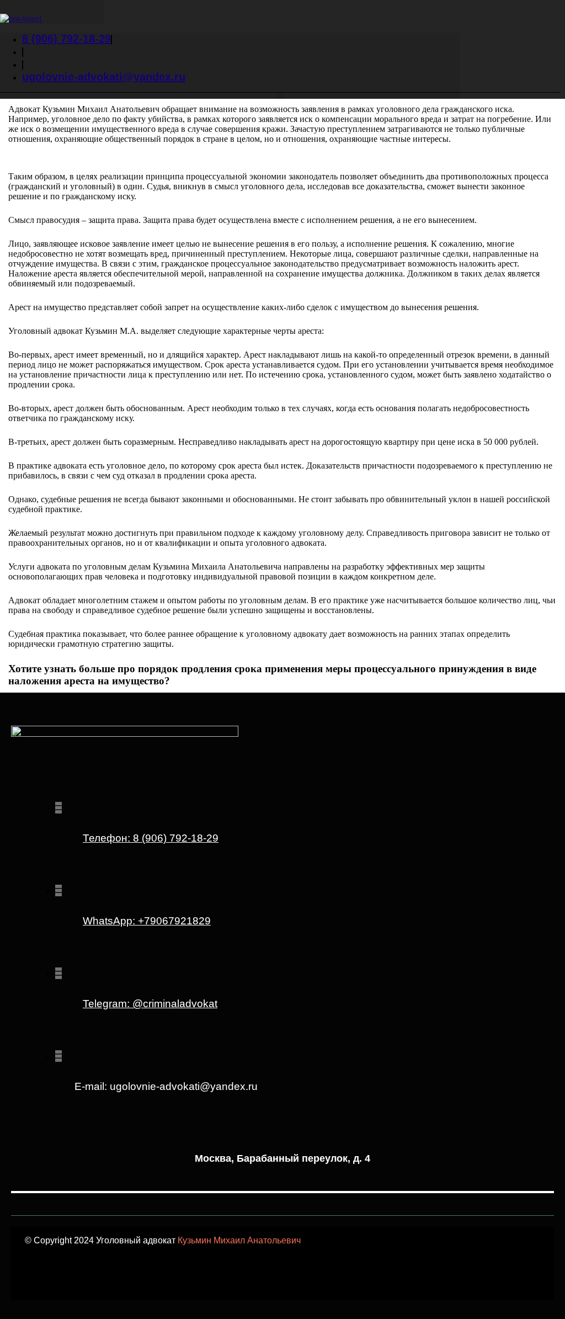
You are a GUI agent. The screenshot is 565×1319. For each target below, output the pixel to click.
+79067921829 (147, 921)
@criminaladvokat (150, 1003)
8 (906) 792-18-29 (150, 838)
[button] (280, 96)
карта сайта (237, 1281)
